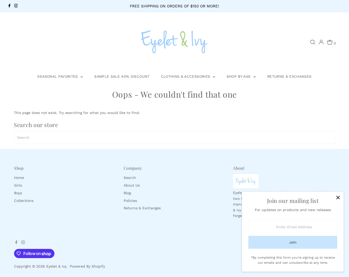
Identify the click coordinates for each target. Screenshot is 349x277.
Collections (23, 201)
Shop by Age (239, 76)
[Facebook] (9, 6)
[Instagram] (16, 6)
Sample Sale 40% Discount (121, 76)
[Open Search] (312, 42)
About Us (132, 185)
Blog (127, 193)
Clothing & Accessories (186, 76)
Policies (130, 201)
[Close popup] (337, 197)
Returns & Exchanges (289, 76)
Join (293, 242)
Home (19, 178)
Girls (18, 185)
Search (130, 178)
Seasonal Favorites (58, 76)
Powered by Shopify (87, 266)
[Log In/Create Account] (321, 42)
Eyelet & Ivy (56, 266)
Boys (18, 193)
